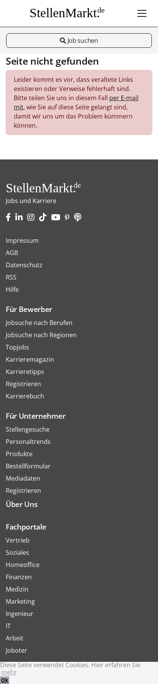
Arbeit (14, 638)
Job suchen (82, 40)
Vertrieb (18, 540)
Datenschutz (24, 265)
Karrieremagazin (30, 359)
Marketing (20, 601)
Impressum (22, 240)
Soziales (17, 552)
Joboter (16, 650)
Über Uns (21, 504)
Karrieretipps (25, 371)
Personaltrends (28, 441)
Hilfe (12, 289)
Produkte (19, 454)
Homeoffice (23, 565)
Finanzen (19, 577)
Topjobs (17, 347)
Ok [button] (4, 680)
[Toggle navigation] (142, 13)
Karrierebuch (25, 396)
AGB (12, 253)
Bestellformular (28, 466)
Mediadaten (23, 478)
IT (8, 626)
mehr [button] (9, 672)
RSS (11, 277)
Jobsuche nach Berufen (39, 322)
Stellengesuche (27, 429)
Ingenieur (19, 613)
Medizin (17, 589)
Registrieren (23, 384)
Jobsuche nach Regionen (41, 335)
